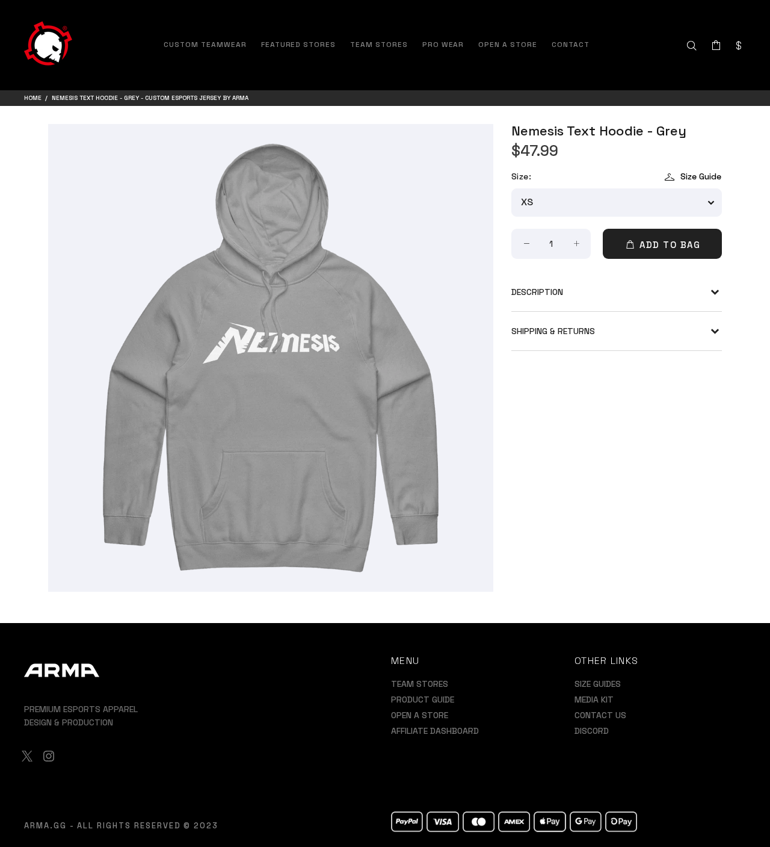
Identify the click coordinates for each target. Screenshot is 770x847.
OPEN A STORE (419, 715)
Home (33, 98)
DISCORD (591, 730)
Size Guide (700, 176)
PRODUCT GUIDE (422, 699)
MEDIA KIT (594, 699)
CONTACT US (600, 715)
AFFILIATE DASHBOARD (435, 730)
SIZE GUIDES (597, 683)
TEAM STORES (419, 683)
